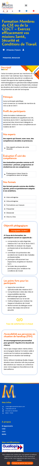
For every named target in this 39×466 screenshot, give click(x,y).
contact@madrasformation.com (15, 406)
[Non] (36, 459)
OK (8, 463)
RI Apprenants (7, 426)
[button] (26, 5)
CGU (3, 429)
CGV (3, 431)
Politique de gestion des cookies (22, 463)
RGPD (4, 434)
